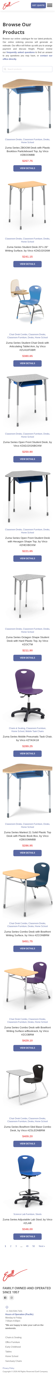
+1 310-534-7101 (14, 1311)
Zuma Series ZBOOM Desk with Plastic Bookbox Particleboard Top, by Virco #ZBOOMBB (27, 151)
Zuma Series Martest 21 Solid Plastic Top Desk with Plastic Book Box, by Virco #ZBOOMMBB (27, 836)
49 (27, 1246)
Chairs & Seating (13, 1337)
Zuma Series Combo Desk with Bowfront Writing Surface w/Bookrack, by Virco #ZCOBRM (27, 1031)
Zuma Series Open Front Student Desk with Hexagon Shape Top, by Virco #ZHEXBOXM (27, 541)
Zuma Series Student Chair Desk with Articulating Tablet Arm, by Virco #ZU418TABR (27, 346)
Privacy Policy (8, 1368)
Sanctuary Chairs (13, 1361)
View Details (27, 168)
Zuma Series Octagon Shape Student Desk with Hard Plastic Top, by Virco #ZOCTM (27, 641)
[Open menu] (49, 5)
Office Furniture (12, 1342)
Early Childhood (13, 1347)
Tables (8, 1352)
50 (33, 1246)
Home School (11, 1356)
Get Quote (38, 5)
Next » (42, 1246)
